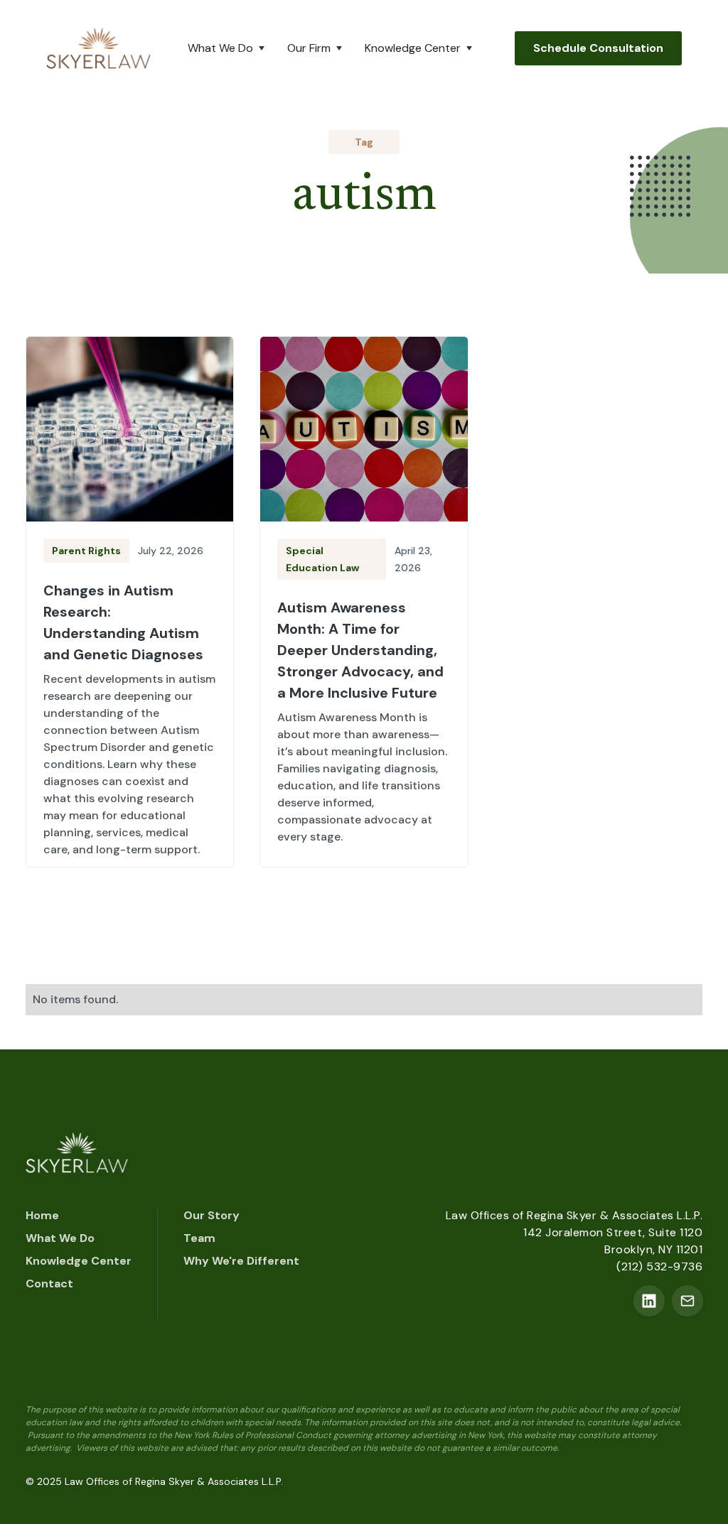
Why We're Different (241, 1260)
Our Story (211, 1215)
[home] (98, 48)
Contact (49, 1283)
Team (199, 1238)
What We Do (60, 1238)
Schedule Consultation (598, 47)
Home (42, 1215)
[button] (229, 48)
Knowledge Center (79, 1260)
